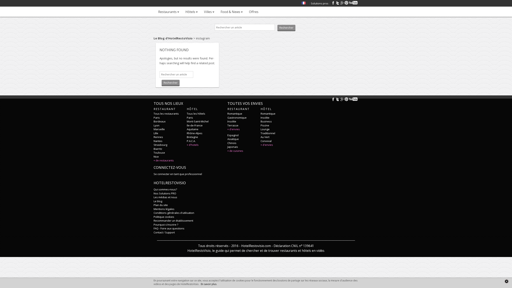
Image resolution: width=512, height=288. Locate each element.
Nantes (158, 141)
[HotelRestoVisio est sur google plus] (342, 3)
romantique (234, 113)
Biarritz (158, 149)
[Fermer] (506, 281)
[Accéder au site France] (304, 3)
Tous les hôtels (196, 113)
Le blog (158, 201)
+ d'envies (233, 129)
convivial (266, 141)
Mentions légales (164, 209)
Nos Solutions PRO (165, 193)
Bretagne (192, 137)
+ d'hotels (193, 145)
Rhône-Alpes (194, 133)
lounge (265, 129)
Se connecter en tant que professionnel (178, 174)
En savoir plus (208, 284)
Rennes (158, 137)
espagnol (233, 135)
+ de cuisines (235, 151)
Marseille (159, 129)
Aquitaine (192, 129)
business (266, 121)
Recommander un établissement (173, 220)
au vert (265, 137)
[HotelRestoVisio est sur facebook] (333, 3)
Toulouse (159, 152)
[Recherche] (265, 12)
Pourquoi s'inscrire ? (166, 224)
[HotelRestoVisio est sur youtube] (353, 3)
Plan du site (161, 205)
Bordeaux (160, 121)
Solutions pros (319, 3)
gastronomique (237, 117)
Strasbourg (160, 145)
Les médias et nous (165, 197)
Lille (156, 133)
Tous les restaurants (166, 113)
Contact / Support (164, 232)
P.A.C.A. (191, 141)
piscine (265, 125)
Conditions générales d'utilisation (174, 213)
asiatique (233, 139)
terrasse (232, 125)
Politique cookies (164, 217)
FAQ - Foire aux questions (169, 228)
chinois (231, 143)
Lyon (156, 125)
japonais (232, 147)
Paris (157, 117)
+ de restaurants (164, 160)
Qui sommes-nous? (165, 189)
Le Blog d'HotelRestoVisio (173, 38)
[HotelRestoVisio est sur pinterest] (346, 3)
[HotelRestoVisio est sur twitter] (337, 3)
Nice (156, 156)
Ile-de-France (195, 125)
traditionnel (268, 133)
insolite (231, 121)
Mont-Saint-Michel (198, 121)
